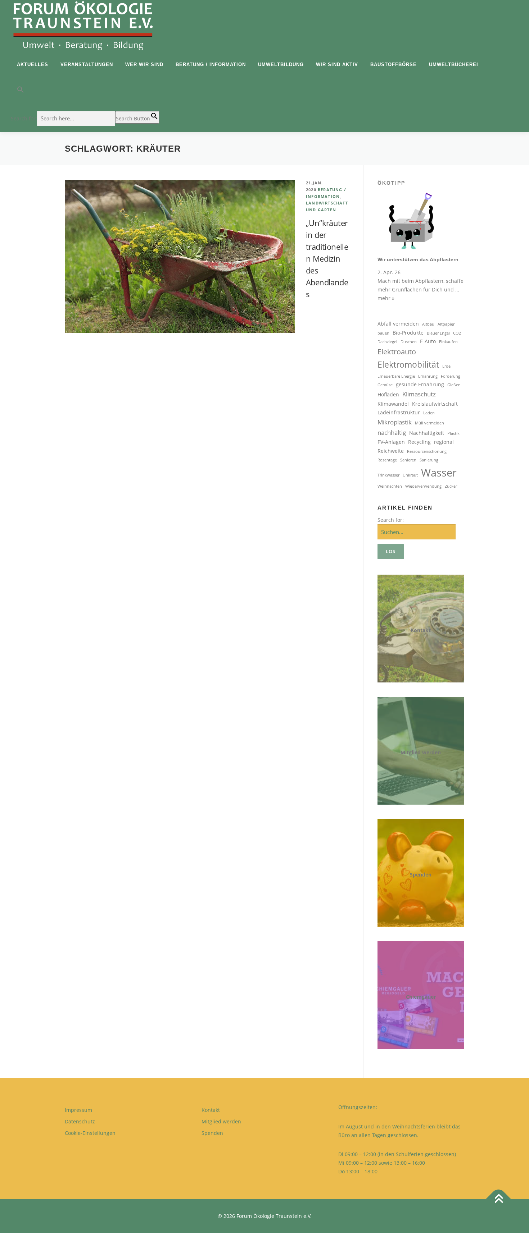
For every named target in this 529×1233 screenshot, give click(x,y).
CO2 (457, 333)
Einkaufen (448, 341)
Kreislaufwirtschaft (435, 403)
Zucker (451, 486)
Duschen (409, 341)
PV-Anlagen (391, 441)
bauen (383, 333)
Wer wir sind (144, 64)
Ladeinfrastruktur (398, 412)
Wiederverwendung (423, 486)
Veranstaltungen (86, 64)
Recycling (419, 441)
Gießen (454, 384)
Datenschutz (80, 1121)
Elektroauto (396, 351)
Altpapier (446, 324)
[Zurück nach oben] (498, 1199)
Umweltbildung (281, 64)
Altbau (428, 324)
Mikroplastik (394, 422)
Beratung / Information (211, 64)
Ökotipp (391, 183)
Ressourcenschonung (427, 451)
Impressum (78, 1110)
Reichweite (390, 450)
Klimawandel (393, 403)
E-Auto (428, 341)
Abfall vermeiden (398, 323)
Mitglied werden (421, 752)
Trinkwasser (388, 475)
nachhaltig (391, 432)
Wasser (439, 472)
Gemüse (385, 384)
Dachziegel (387, 341)
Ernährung (428, 376)
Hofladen (388, 394)
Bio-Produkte (408, 332)
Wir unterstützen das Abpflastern (417, 259)
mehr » (385, 298)
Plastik (453, 433)
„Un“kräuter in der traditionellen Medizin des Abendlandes (327, 258)
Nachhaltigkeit (426, 432)
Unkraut (410, 475)
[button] (85, 91)
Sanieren (408, 460)
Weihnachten (389, 486)
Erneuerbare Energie (396, 376)
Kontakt (421, 630)
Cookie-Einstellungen (90, 1133)
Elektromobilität (408, 364)
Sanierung (429, 460)
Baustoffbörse (393, 64)
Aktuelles (32, 64)
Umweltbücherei (453, 64)
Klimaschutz (419, 394)
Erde (446, 366)
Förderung (450, 376)
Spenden (420, 874)
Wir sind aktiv (337, 64)
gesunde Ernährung (420, 384)
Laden (429, 412)
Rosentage (387, 460)
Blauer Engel (438, 333)
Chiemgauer (421, 996)
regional (444, 441)
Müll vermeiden (429, 422)
